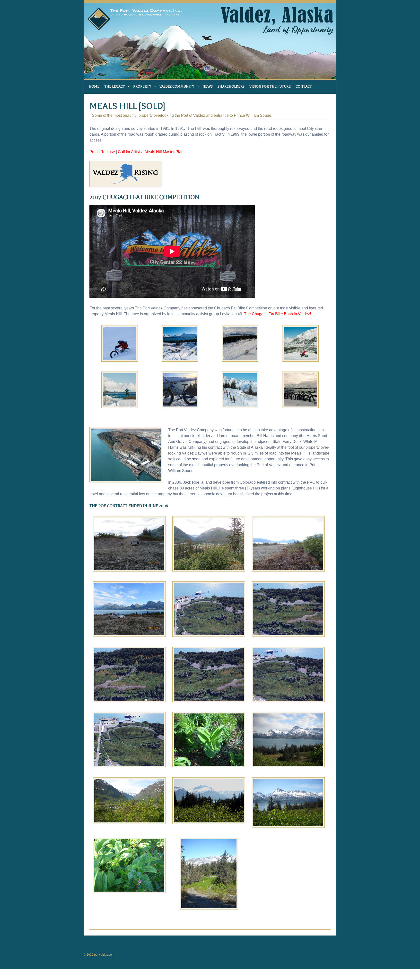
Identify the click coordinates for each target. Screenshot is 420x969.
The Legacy (114, 86)
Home (94, 86)
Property (142, 86)
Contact (304, 86)
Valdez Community (176, 86)
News (207, 86)
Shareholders (231, 86)
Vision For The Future (270, 86)
